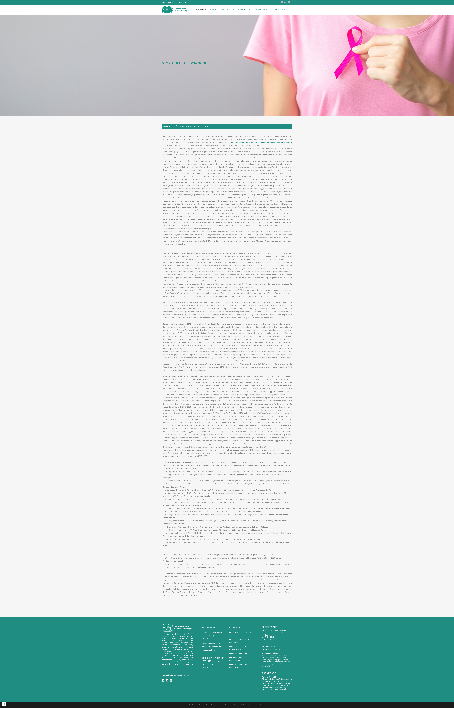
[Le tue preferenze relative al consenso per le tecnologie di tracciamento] (4, 704)
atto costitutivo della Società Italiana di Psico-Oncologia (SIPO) (260, 142)
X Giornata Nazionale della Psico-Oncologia (212, 634)
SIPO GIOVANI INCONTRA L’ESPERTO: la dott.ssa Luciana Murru (213, 661)
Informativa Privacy (258, 705)
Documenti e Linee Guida (242, 653)
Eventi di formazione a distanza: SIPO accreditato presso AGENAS (212, 647)
